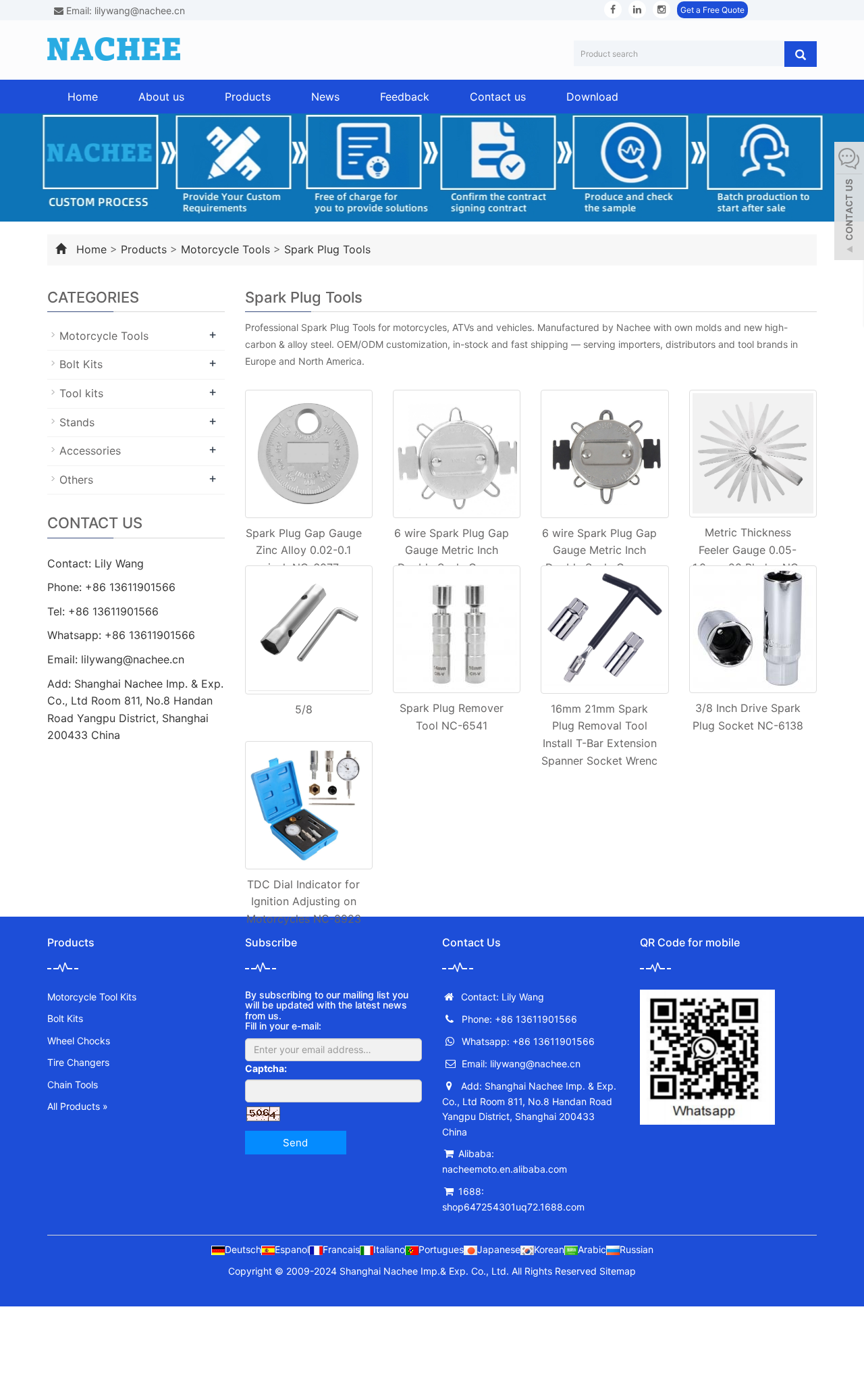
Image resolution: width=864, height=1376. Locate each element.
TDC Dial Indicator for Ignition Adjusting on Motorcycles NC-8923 (303, 901)
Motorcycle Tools (225, 249)
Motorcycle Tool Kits (91, 996)
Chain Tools (72, 1084)
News (325, 96)
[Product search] (800, 54)
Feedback (404, 96)
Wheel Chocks (78, 1040)
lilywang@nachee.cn (132, 659)
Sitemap (617, 1271)
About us (161, 96)
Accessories (90, 450)
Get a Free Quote (712, 10)
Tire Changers (78, 1062)
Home (83, 96)
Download (592, 96)
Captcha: (266, 1068)
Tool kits (81, 393)
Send (295, 1142)
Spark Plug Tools (327, 249)
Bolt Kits (81, 364)
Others (76, 479)
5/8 (304, 709)
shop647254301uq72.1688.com (513, 1207)
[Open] (849, 202)
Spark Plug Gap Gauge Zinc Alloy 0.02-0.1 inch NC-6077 (304, 550)
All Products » (77, 1106)
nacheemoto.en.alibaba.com (504, 1169)
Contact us (498, 96)
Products (248, 96)
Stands (76, 422)
